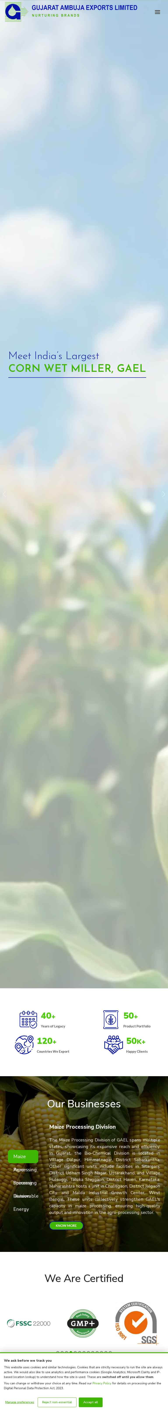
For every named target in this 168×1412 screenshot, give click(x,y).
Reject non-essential (57, 1402)
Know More (66, 1226)
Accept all (90, 1402)
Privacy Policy (102, 1383)
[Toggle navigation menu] (157, 12)
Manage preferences (19, 1402)
